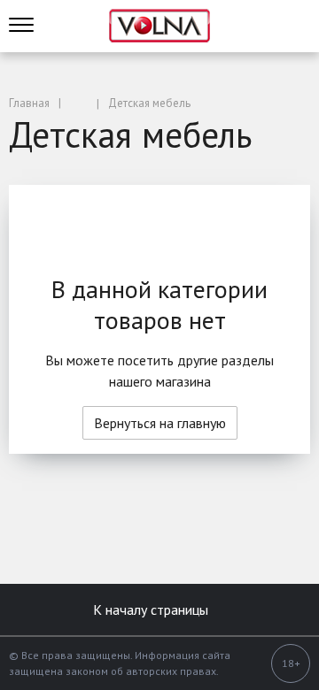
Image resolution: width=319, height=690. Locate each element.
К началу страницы (152, 609)
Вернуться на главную (160, 423)
